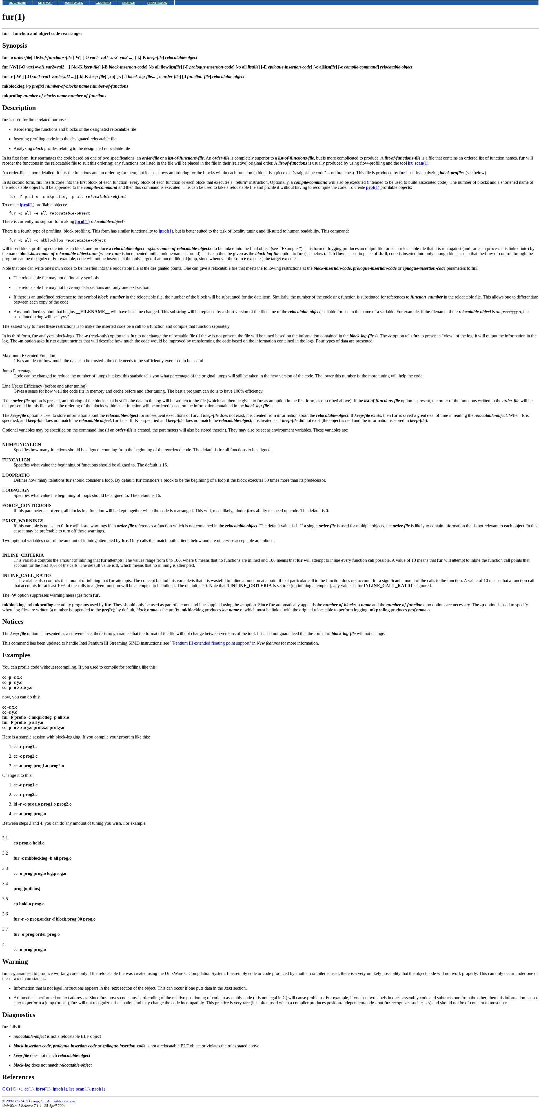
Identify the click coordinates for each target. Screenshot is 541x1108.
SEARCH (128, 3)
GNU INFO (103, 3)
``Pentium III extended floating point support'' (210, 643)
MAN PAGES (74, 3)
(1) (418, 163)
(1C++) (12, 1089)
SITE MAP (45, 3)
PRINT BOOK (157, 3)
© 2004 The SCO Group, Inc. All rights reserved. (39, 1101)
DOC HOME (17, 3)
